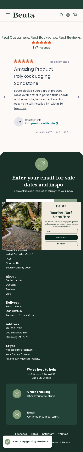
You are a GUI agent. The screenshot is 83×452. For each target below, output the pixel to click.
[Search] (61, 15)
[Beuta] (24, 15)
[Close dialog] (79, 204)
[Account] (68, 15)
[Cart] (75, 14)
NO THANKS (61, 244)
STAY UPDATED (61, 237)
